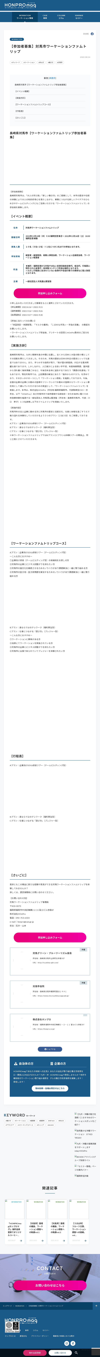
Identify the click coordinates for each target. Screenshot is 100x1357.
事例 (27, 1330)
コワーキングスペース (26, 1125)
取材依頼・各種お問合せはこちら (50, 1088)
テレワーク (16, 62)
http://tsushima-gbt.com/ (48, 963)
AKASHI (51, 1125)
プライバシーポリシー (40, 1336)
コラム (35, 1330)
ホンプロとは (10, 1336)
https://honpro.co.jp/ (46, 1029)
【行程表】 (19, 111)
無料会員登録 (35, 1353)
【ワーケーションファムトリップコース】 (33, 104)
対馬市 (60, 62)
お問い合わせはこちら (50, 1285)
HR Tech (52, 1121)
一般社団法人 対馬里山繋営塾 (38, 281)
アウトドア (10, 1125)
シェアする (51, 1049)
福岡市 (42, 1121)
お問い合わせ (60, 1353)
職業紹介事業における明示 (64, 1336)
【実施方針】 (20, 98)
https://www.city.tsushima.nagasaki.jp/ (53, 996)
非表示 (52, 78)
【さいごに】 (20, 118)
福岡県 (33, 1121)
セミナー (46, 1330)
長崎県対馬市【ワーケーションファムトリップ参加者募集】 (41, 84)
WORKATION (20, 1306)
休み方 (42, 62)
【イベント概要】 (22, 91)
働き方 (51, 62)
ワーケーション (30, 62)
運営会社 (23, 1336)
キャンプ (41, 1125)
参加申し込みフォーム (50, 293)
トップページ (7, 1306)
